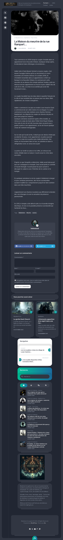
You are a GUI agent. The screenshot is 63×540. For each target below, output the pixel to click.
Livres (51, 5)
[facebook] (30, 529)
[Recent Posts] (23, 385)
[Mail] (39, 529)
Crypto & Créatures (32, 390)
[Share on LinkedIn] (5, 28)
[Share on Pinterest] (5, 23)
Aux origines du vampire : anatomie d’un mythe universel (38, 401)
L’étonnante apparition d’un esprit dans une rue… (46, 321)
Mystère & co (19, 38)
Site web (17, 274)
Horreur (40, 390)
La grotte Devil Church (22, 319)
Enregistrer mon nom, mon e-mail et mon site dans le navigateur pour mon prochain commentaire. (31, 281)
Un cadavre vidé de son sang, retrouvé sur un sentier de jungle (37, 417)
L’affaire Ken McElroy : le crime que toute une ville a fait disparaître (38, 409)
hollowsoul (21, 48)
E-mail (38, 268)
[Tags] (46, 385)
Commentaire (19, 257)
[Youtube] (35, 529)
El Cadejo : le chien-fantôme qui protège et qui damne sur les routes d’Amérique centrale (37, 445)
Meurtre (29, 212)
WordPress (34, 523)
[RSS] (37, 529)
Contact (45, 5)
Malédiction (22, 212)
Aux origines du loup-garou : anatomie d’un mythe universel (36, 393)
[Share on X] (5, 13)
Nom (16, 268)
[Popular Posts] (31, 385)
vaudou (34, 212)
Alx (45, 523)
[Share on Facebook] (5, 18)
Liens (53, 3)
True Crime (34, 38)
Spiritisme (27, 38)
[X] (32, 529)
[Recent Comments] (38, 385)
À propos (45, 3)
